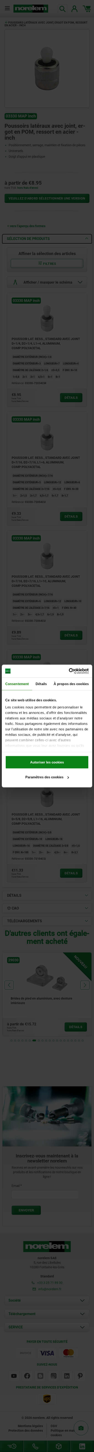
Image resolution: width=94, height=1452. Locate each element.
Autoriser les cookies (47, 762)
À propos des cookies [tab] (71, 684)
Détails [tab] (41, 684)
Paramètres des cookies (44, 777)
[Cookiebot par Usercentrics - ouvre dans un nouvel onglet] (69, 671)
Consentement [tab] (17, 684)
